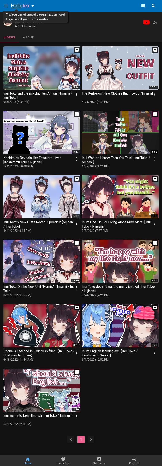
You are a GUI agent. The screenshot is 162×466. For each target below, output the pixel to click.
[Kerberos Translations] (7, 22)
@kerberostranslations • (29, 22)
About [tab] (28, 37)
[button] (23, 6)
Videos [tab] (10, 37)
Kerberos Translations (31, 18)
